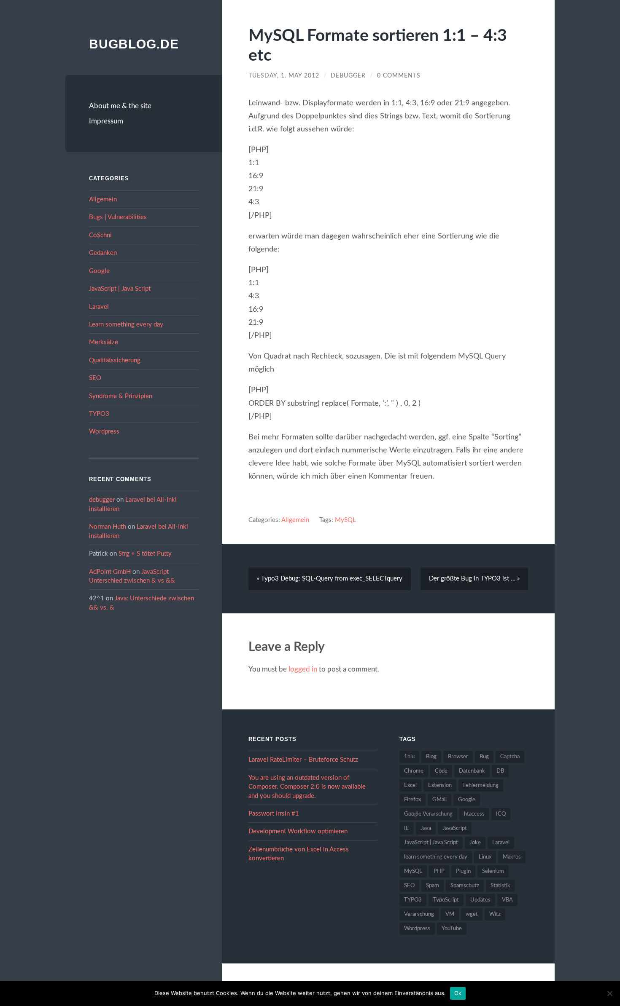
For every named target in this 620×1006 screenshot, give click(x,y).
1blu (409, 757)
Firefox (412, 800)
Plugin (463, 871)
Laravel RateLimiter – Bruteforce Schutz (303, 760)
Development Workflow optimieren (298, 831)
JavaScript (454, 828)
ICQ (501, 814)
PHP (439, 871)
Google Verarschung (428, 814)
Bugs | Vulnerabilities (118, 217)
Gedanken (103, 253)
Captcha (510, 757)
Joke (475, 842)
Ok (458, 993)
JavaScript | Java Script (120, 289)
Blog (431, 757)
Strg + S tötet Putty (145, 554)
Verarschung (419, 914)
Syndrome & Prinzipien (120, 396)
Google (99, 271)
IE (406, 828)
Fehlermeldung (481, 785)
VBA (507, 900)
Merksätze (103, 342)
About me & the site (120, 106)
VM (449, 914)
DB (500, 771)
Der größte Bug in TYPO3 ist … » (474, 578)
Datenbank (472, 771)
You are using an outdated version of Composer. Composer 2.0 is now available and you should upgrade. (307, 787)
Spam (432, 885)
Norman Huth (107, 527)
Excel (410, 785)
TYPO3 (99, 414)
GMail (439, 800)
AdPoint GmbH (110, 572)
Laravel (99, 307)
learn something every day (435, 857)
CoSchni (100, 235)
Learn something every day (126, 324)
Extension (440, 785)
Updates (480, 900)
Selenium (493, 871)
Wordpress (104, 431)
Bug (484, 757)
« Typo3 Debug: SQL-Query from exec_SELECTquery (329, 578)
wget (472, 914)
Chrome (413, 771)
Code (441, 771)
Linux (485, 857)
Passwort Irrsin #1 (273, 814)
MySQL (345, 520)
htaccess (474, 814)
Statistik (500, 885)
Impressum (106, 121)
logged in (302, 669)
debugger (102, 500)
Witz (495, 914)
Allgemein (103, 199)
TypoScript (446, 900)
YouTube (452, 928)
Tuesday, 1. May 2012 (283, 76)
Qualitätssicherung (114, 360)
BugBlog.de (134, 44)
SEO (95, 378)
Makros (512, 857)
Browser (458, 757)
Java (426, 828)
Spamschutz (464, 885)
